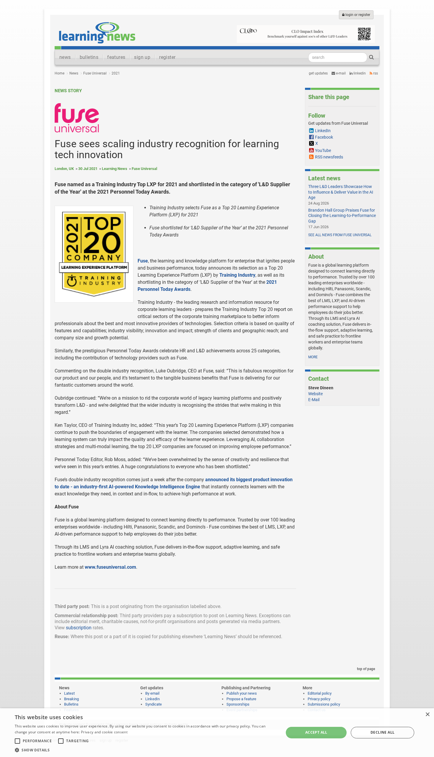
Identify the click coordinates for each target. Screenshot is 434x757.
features (116, 57)
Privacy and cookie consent (104, 732)
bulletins (89, 57)
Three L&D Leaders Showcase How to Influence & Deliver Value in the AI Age (340, 192)
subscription (79, 627)
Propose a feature (241, 699)
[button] (145, 750)
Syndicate (153, 704)
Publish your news (241, 693)
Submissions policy (324, 704)
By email (152, 693)
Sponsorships (237, 704)
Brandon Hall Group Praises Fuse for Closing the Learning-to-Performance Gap (342, 215)
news (65, 57)
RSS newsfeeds (329, 157)
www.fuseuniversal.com (110, 567)
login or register (357, 15)
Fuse (143, 261)
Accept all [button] (316, 732)
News (73, 73)
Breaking (71, 699)
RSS (375, 73)
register (167, 57)
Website (315, 393)
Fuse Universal (95, 73)
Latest (69, 693)
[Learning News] (97, 32)
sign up (142, 57)
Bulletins (71, 704)
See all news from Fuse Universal (339, 235)
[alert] (217, 732)
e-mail (340, 73)
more (313, 357)
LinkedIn (359, 73)
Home (59, 73)
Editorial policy (320, 693)
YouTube (323, 150)
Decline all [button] (382, 732)
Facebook (324, 137)
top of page (365, 669)
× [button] (427, 714)
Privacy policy (319, 699)
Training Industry (237, 275)
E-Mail (313, 399)
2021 (116, 73)
